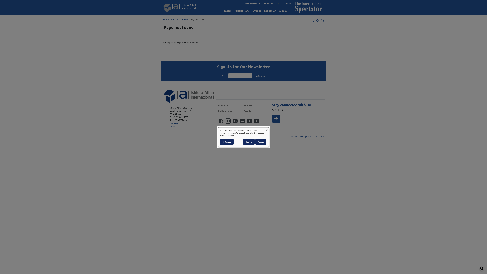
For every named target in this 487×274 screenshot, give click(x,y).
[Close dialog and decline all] (267, 129)
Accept (261, 142)
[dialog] (243, 137)
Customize (226, 142)
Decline (249, 142)
